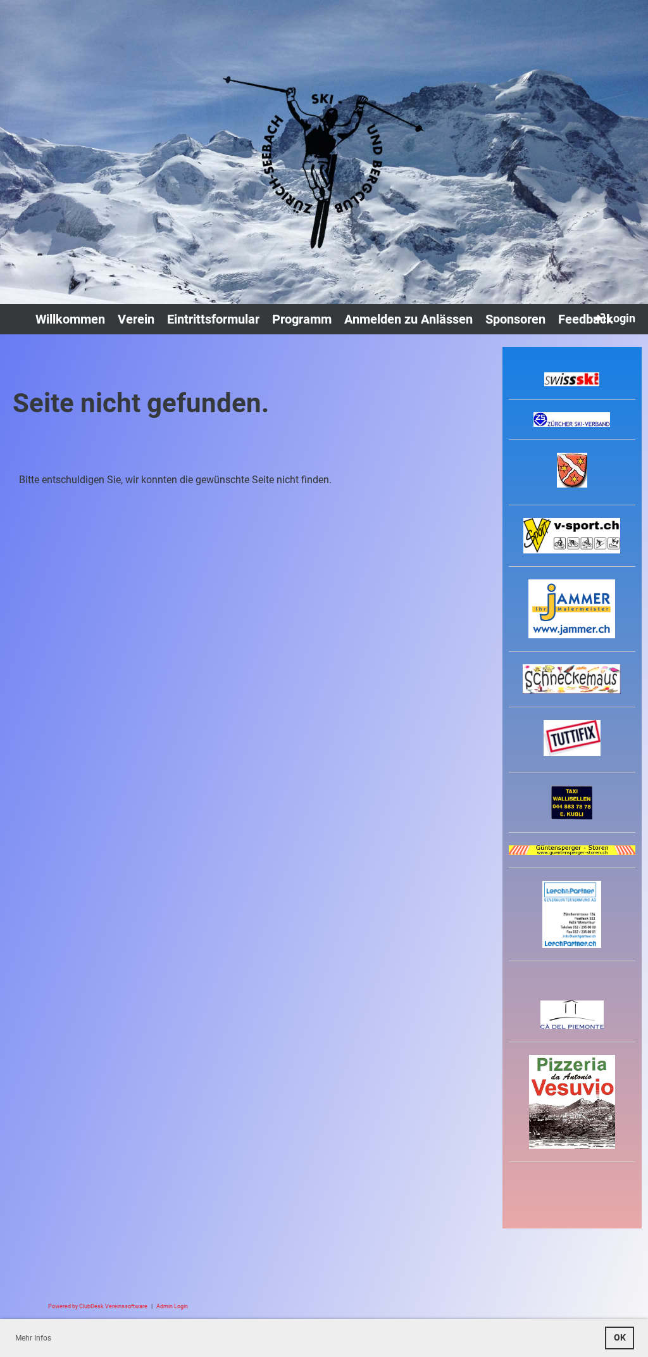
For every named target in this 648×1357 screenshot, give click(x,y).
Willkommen (70, 319)
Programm (302, 319)
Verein (136, 319)
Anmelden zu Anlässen (408, 319)
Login (621, 318)
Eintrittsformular (213, 319)
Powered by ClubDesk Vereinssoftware (97, 1306)
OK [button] (620, 1337)
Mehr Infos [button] (33, 1338)
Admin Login (172, 1306)
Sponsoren (515, 319)
